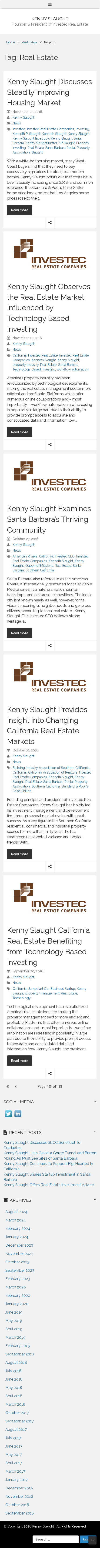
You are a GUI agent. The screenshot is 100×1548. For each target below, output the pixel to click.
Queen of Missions (39, 565)
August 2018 (16, 1362)
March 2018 (15, 1404)
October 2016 (17, 1505)
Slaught (37, 152)
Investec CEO (65, 556)
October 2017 (17, 1413)
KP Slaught (67, 143)
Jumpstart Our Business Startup (51, 989)
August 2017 (16, 1429)
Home (10, 42)
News (17, 123)
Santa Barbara (68, 365)
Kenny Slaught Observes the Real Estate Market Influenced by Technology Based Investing (48, 307)
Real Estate (29, 42)
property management (42, 993)
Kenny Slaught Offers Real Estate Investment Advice (48, 1185)
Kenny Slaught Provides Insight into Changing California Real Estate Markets (47, 725)
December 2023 (19, 1245)
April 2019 (13, 1329)
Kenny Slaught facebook (31, 138)
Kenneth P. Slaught (26, 134)
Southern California (40, 570)
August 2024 (16, 1212)
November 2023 (19, 1253)
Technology (22, 998)
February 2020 (17, 1295)
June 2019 (14, 1312)
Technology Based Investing (34, 369)
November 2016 (19, 1496)
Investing (82, 129)
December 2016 (19, 1488)
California (20, 355)
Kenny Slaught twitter (41, 143)
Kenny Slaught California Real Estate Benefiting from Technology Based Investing (48, 946)
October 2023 (17, 1262)
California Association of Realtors (52, 772)
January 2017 (16, 1480)
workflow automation (72, 369)
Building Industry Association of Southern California (51, 768)
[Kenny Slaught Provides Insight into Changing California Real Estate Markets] (50, 676)
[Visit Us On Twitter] (8, 1117)
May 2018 (13, 1387)
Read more (21, 209)
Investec (19, 129)
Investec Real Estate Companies (50, 129)
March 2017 (15, 1471)
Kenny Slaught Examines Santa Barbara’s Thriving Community (49, 519)
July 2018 (13, 1371)
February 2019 (17, 1346)
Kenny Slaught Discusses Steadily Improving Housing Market (49, 92)
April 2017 (13, 1463)
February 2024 (17, 1228)
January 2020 (16, 1304)
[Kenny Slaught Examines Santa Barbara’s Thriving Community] (50, 476)
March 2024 (15, 1220)
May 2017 (13, 1454)
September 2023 (19, 1270)
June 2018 (14, 1379)
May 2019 (13, 1320)
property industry (26, 365)
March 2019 (15, 1337)
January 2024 (16, 1237)
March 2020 (15, 1287)
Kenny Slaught (23, 117)
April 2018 (13, 1396)
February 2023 (17, 1279)
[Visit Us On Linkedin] (18, 1117)
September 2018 (19, 1354)
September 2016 (19, 1513)
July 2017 (13, 1438)
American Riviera (25, 556)
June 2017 (13, 1446)
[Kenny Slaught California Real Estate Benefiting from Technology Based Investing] (50, 897)
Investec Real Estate (43, 355)
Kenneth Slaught (54, 134)
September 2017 (19, 1421)
